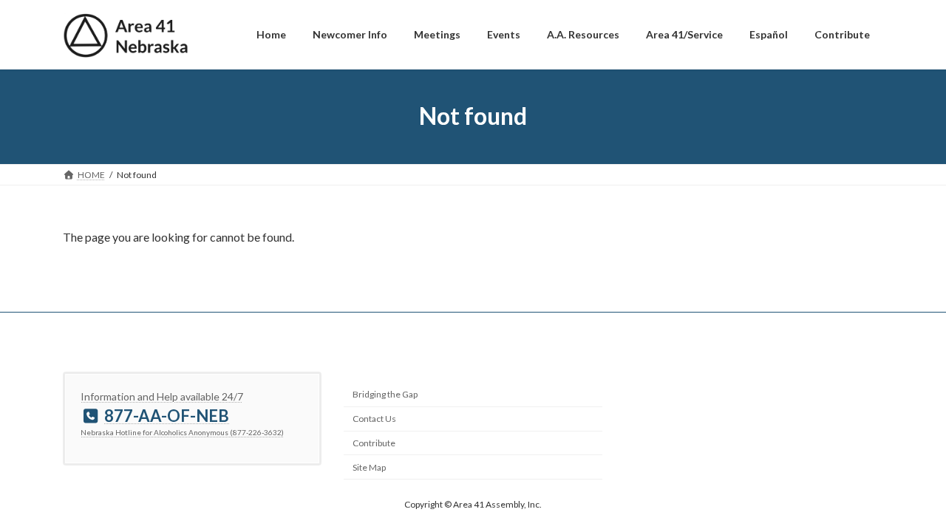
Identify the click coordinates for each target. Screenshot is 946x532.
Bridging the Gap (385, 394)
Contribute (374, 443)
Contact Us (374, 418)
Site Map (369, 467)
